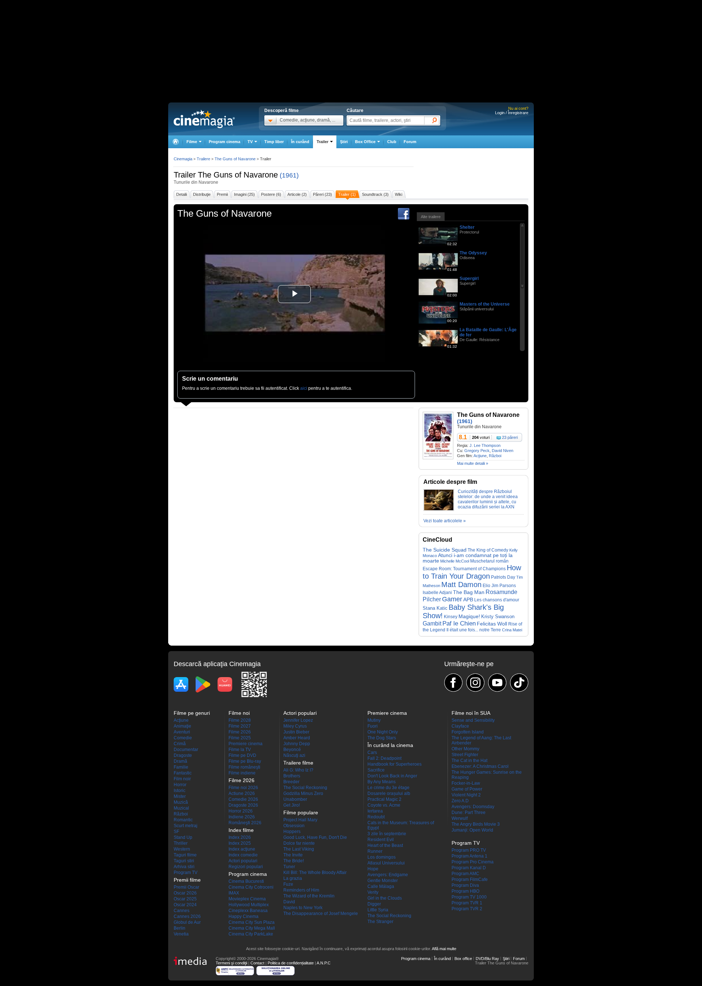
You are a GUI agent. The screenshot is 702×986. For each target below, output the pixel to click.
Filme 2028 (240, 720)
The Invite (293, 855)
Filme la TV (240, 749)
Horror (180, 784)
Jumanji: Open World (472, 830)
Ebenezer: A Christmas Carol (480, 766)
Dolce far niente (299, 843)
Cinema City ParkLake (251, 934)
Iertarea (375, 811)
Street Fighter (465, 754)
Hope (372, 868)
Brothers (291, 775)
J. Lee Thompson (485, 445)
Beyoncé (292, 749)
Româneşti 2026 (245, 822)
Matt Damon (461, 584)
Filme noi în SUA (471, 713)
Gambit (432, 623)
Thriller (181, 843)
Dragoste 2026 (243, 805)
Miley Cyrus (295, 726)
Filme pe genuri (192, 713)
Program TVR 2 (467, 908)
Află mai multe (444, 948)
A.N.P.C (324, 963)
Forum (410, 141)
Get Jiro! (291, 805)
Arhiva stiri (184, 866)
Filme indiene (242, 773)
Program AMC (465, 873)
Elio (486, 585)
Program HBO (465, 891)
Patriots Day (503, 577)
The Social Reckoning (305, 787)
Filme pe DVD (242, 755)
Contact (257, 963)
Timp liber (274, 141)
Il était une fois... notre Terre (473, 629)
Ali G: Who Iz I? (298, 770)
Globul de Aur (187, 922)
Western (182, 849)
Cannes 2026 (187, 916)
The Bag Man (468, 592)
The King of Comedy (488, 550)
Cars (372, 752)
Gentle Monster (382, 880)
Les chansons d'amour (496, 599)
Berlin (179, 928)
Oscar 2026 (185, 893)
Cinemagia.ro (204, 119)
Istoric (179, 790)
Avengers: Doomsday (473, 806)
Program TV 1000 (469, 897)
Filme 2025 (240, 737)
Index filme (241, 830)
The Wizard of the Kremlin (309, 896)
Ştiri (344, 141)
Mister (180, 796)
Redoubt (376, 816)
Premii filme (187, 880)
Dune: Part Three (469, 812)
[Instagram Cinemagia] (475, 682)
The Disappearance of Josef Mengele (320, 913)
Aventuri (182, 732)
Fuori (372, 726)
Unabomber (295, 799)
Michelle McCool (454, 561)
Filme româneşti (244, 767)
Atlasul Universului (386, 863)
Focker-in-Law (466, 783)
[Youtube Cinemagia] (497, 682)
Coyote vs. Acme (383, 805)
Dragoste (183, 755)
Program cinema (224, 141)
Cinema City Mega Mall (252, 928)
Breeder (291, 781)
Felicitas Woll (492, 624)
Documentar (186, 749)
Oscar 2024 (185, 904)
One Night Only (382, 732)
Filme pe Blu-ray (245, 761)
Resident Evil (380, 839)
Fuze (288, 884)
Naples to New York (302, 907)
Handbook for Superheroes (394, 764)
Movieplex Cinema (247, 898)
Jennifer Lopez (298, 720)
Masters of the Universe (485, 304)
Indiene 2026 (242, 816)
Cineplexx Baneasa (248, 910)
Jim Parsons (503, 585)
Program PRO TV (469, 850)
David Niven (502, 450)
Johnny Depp (296, 743)
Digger (374, 904)
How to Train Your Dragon (472, 572)
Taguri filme (185, 855)
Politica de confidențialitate (291, 963)
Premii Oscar (186, 887)
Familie (181, 767)
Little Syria (377, 909)
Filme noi (239, 713)
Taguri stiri (184, 860)
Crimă (180, 743)
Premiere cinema (246, 743)
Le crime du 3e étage (388, 787)
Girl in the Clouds (384, 898)
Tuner (289, 866)
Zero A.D (460, 800)
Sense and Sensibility (473, 720)
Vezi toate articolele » (444, 520)
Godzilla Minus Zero (303, 793)
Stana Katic (435, 608)
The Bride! (293, 860)
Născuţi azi (294, 755)
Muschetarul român (489, 561)
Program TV (185, 872)
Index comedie (243, 855)
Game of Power (467, 789)
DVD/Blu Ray (487, 958)
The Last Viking (298, 849)
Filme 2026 (240, 732)
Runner (374, 851)
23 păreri (510, 437)
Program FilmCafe (470, 879)
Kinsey (450, 616)
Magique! (469, 616)
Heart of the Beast (385, 845)
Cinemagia (183, 159)
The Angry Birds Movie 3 (476, 824)
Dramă (180, 761)
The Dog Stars (381, 737)
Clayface (460, 726)
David (289, 901)
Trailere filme (298, 763)
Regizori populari (246, 866)
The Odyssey (473, 252)
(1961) (289, 175)
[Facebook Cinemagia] (453, 682)
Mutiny (374, 720)
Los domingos (381, 857)
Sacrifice (376, 770)
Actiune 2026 (242, 793)
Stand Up (183, 837)
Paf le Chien (459, 623)
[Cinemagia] (175, 141)
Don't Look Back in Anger (392, 775)
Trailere (203, 159)
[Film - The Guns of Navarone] (438, 457)
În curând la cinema (390, 745)
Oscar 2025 (185, 898)
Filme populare (300, 812)
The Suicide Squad (445, 550)
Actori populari (243, 860)
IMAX (234, 893)
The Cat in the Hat (469, 760)
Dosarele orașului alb (388, 793)
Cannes (181, 910)
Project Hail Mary (300, 819)
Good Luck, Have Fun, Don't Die (315, 837)
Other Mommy (465, 748)
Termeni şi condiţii (231, 963)
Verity (372, 892)
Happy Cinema (243, 916)
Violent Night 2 (466, 795)
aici (303, 388)
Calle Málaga (380, 886)
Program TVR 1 (467, 902)
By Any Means (381, 781)
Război (495, 455)
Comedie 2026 (243, 799)
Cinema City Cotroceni (251, 887)
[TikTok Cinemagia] (519, 682)
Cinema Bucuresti (246, 881)
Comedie (183, 737)
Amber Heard (296, 737)
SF (176, 831)
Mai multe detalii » (472, 463)
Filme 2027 (240, 726)
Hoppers (292, 831)
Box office (463, 958)
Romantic (183, 819)
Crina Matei (512, 630)
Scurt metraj (185, 825)
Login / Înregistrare (511, 113)
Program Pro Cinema (473, 861)
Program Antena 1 (469, 856)
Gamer (452, 599)
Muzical (181, 808)
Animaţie (182, 726)
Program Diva (465, 885)
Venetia (181, 934)
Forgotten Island (468, 732)
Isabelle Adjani (437, 592)
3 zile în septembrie (386, 833)
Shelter (467, 227)
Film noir (182, 778)
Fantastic (183, 773)
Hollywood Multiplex (249, 904)
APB (468, 599)
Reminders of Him (301, 890)
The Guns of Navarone (238, 174)
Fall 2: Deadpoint (384, 758)
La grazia (292, 878)
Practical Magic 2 (384, 799)
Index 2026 (240, 837)
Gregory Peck (477, 450)
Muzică (181, 802)
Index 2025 (240, 843)
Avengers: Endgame (387, 874)
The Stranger (380, 921)
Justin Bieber (296, 732)
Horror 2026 (241, 811)
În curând (300, 141)
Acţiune (480, 455)
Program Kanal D (469, 867)
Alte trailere (431, 216)
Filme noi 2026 (243, 787)
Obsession (294, 825)
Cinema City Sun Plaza (252, 922)
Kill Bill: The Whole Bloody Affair (315, 872)
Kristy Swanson (497, 616)
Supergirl (469, 278)
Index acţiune (242, 849)
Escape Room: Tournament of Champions (464, 568)
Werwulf (460, 818)
